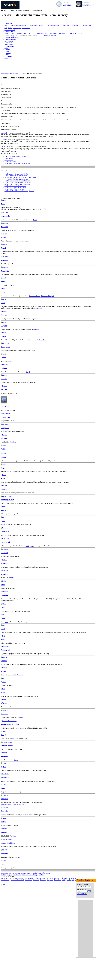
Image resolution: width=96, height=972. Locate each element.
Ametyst (4, 237)
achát (6, 622)
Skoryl (3, 735)
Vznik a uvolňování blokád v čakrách (15, 175)
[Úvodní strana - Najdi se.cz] (48, 5)
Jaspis (3, 468)
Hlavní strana (5, 74)
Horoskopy (4, 878)
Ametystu (39, 308)
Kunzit (3, 521)
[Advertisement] (48, 65)
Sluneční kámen (7, 746)
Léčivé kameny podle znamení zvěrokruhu (17, 163)
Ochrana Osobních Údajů (22, 873)
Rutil (3, 693)
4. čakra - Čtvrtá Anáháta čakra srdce (15, 186)
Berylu (35, 220)
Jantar (3, 457)
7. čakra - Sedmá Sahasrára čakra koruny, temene (19, 191)
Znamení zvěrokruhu (24, 33)
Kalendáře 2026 (82, 878)
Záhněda (4, 854)
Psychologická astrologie (70, 25)
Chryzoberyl (5, 417)
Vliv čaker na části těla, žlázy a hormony (16, 179)
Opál (3, 629)
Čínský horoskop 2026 (11, 37)
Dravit (3, 336)
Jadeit (3, 449)
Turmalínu (42, 340)
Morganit (51, 296)
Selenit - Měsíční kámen (10, 724)
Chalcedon (4, 140)
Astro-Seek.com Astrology (30, 875)
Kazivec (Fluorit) (7, 500)
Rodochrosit (5, 650)
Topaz (3, 788)
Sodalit (3, 767)
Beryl (3, 292)
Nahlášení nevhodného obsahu (41, 873)
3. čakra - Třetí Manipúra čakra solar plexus (17, 184)
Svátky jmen (65, 880)
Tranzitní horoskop (53, 25)
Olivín (3, 608)
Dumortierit (5, 347)
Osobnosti (36, 880)
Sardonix (4, 714)
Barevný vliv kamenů (10, 161)
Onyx (3, 618)
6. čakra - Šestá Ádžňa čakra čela (14, 189)
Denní (61, 878)
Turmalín (4, 799)
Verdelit (14, 804)
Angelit (3, 248)
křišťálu (17, 857)
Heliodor (45, 296)
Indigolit (4, 438)
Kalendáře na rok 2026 (49, 36)
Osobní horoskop (39, 878)
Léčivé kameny (14, 74)
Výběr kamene (8, 158)
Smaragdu (36, 329)
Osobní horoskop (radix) (19, 25)
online (8, 24)
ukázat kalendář (86, 5)
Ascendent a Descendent (58, 33)
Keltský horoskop (28, 878)
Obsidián (4, 595)
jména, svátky (8, 43)
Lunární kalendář (9, 30)
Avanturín (5, 271)
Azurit (3, 281)
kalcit (27, 546)
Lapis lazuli (5, 542)
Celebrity (43, 880)
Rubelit (3, 671)
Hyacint (4, 389)
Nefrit (3, 585)
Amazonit (4, 227)
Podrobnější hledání (82, 894)
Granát (3, 358)
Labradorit (5, 532)
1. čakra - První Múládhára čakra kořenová (17, 181)
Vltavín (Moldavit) (8, 843)
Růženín (4, 703)
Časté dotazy (4, 873)
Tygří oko (4, 811)
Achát (3, 204)
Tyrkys (3, 146)
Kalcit (3, 478)
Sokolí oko (5, 778)
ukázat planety (67, 5)
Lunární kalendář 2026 (17, 880)
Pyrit (3, 639)
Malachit (4, 563)
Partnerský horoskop (37, 25)
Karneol (4, 489)
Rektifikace (28, 880)
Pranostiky (57, 880)
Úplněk (72, 880)
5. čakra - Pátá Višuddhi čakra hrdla (15, 187)
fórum (8, 57)
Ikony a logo (10, 875)
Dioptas (4, 326)
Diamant (4, 315)
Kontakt (3, 875)
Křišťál (3, 510)
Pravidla (11, 873)
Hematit (4, 379)
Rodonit (4, 661)
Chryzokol (5, 428)
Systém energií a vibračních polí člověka (16, 174)
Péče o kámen (8, 160)
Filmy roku (50, 880)
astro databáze (10, 40)
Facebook (41, 875)
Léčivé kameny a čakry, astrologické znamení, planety (20, 177)
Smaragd (39, 296)
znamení (7, 50)
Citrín (3, 303)
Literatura (18, 875)
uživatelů (7, 53)
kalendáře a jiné (10, 32)
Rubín (3, 682)
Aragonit (4, 260)
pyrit (31, 546)
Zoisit (3, 864)
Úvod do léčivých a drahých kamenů (15, 156)
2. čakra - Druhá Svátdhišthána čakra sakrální (17, 182)
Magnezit (4, 553)
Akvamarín (4, 133)
